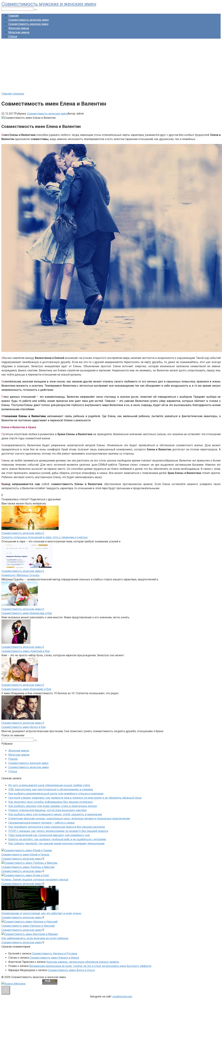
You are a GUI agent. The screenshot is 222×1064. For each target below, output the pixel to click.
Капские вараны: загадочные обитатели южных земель (82, 961)
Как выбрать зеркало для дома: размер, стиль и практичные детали (52, 806)
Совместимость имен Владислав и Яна (26, 613)
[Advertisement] (111, 65)
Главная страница (12, 93)
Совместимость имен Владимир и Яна (26, 689)
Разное (13, 759)
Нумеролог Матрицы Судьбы (20, 575)
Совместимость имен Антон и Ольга (71, 970)
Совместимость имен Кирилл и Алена (54, 957)
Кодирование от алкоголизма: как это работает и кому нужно (41, 913)
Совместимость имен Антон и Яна (23, 727)
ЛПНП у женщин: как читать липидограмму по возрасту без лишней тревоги (58, 831)
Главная (13, 15)
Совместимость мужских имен (28, 19)
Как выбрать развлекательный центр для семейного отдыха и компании (55, 793)
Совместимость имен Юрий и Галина (25, 854)
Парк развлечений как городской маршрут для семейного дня (49, 835)
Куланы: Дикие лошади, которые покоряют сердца (34, 879)
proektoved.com (122, 996)
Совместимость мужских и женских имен (48, 4)
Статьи (12, 36)
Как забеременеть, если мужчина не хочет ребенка (34, 938)
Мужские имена (18, 32)
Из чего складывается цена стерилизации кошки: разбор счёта (49, 785)
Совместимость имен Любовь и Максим (27, 867)
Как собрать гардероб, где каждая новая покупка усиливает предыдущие (56, 843)
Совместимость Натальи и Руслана (54, 953)
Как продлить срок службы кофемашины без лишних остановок (50, 802)
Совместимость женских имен (28, 24)
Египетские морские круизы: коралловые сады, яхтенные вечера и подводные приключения (69, 818)
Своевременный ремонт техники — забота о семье (41, 822)
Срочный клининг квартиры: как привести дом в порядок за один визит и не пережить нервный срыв (75, 797)
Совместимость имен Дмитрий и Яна (25, 651)
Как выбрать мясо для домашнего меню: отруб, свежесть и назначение (55, 814)
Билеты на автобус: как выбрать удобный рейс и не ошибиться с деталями (57, 839)
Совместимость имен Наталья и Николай (28, 925)
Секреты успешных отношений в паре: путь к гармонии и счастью (44, 537)
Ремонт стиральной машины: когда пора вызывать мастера (47, 810)
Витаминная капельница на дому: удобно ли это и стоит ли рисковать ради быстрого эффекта (90, 966)
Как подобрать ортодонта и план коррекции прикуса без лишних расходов (56, 826)
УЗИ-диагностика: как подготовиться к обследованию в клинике (50, 789)
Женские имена (18, 28)
